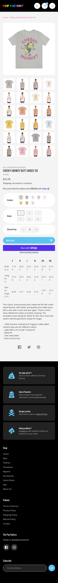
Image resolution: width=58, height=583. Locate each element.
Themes (6, 462)
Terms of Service (10, 506)
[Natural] (33, 197)
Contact (6, 523)
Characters (8, 467)
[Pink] (39, 197)
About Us (7, 489)
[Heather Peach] (27, 203)
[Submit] (51, 568)
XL (21, 219)
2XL (29, 219)
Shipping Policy (10, 514)
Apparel (6, 471)
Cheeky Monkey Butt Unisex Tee (23, 17)
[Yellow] (21, 203)
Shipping (7, 183)
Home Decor (9, 480)
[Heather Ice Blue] (33, 203)
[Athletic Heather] (27, 197)
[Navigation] (52, 6)
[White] (44, 197)
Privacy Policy (9, 510)
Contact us (23, 431)
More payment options (29, 252)
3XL (38, 219)
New (5, 458)
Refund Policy (41, 414)
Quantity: (12, 229)
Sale (5, 484)
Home (5, 17)
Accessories (8, 476)
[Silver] (21, 197)
